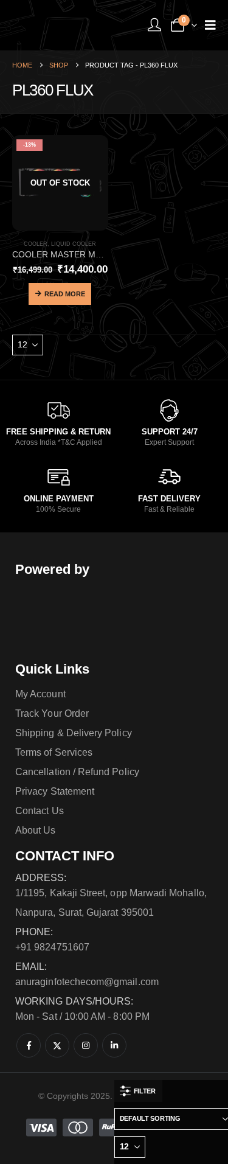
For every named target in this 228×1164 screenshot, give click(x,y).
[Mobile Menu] (210, 25)
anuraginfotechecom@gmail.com (87, 982)
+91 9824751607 (52, 947)
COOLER (35, 244)
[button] (138, 1091)
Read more (64, 294)
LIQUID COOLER (73, 244)
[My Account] (154, 25)
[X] (57, 1045)
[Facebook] (28, 1045)
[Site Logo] (57, 25)
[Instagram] (86, 1045)
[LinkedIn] (114, 1045)
